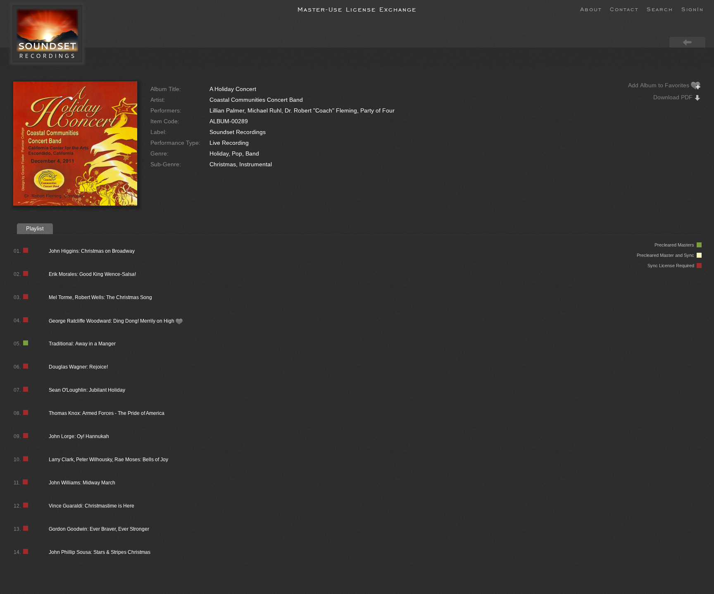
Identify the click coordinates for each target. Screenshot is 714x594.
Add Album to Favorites (659, 85)
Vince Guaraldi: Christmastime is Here (91, 506)
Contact (624, 8)
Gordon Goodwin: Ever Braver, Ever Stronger (99, 529)
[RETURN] (687, 42)
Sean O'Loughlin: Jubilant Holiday (87, 390)
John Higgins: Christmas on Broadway (92, 251)
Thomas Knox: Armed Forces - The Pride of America (106, 413)
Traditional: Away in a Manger (82, 344)
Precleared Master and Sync (667, 255)
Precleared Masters (675, 244)
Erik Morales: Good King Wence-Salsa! (92, 274)
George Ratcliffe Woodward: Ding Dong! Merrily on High (112, 321)
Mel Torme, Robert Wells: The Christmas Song (100, 297)
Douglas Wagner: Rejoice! (78, 367)
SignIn (692, 8)
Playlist (35, 228)
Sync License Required (672, 265)
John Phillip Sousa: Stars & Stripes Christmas (99, 552)
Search (660, 8)
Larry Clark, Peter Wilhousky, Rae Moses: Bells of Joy (108, 459)
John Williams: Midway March (82, 483)
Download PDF (673, 97)
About (591, 8)
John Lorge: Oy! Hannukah (79, 436)
